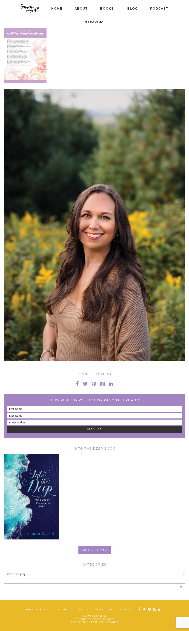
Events (125, 609)
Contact (81, 609)
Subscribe (104, 609)
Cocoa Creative (104, 619)
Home (62, 609)
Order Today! (94, 550)
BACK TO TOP (39, 609)
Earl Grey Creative (104, 622)
